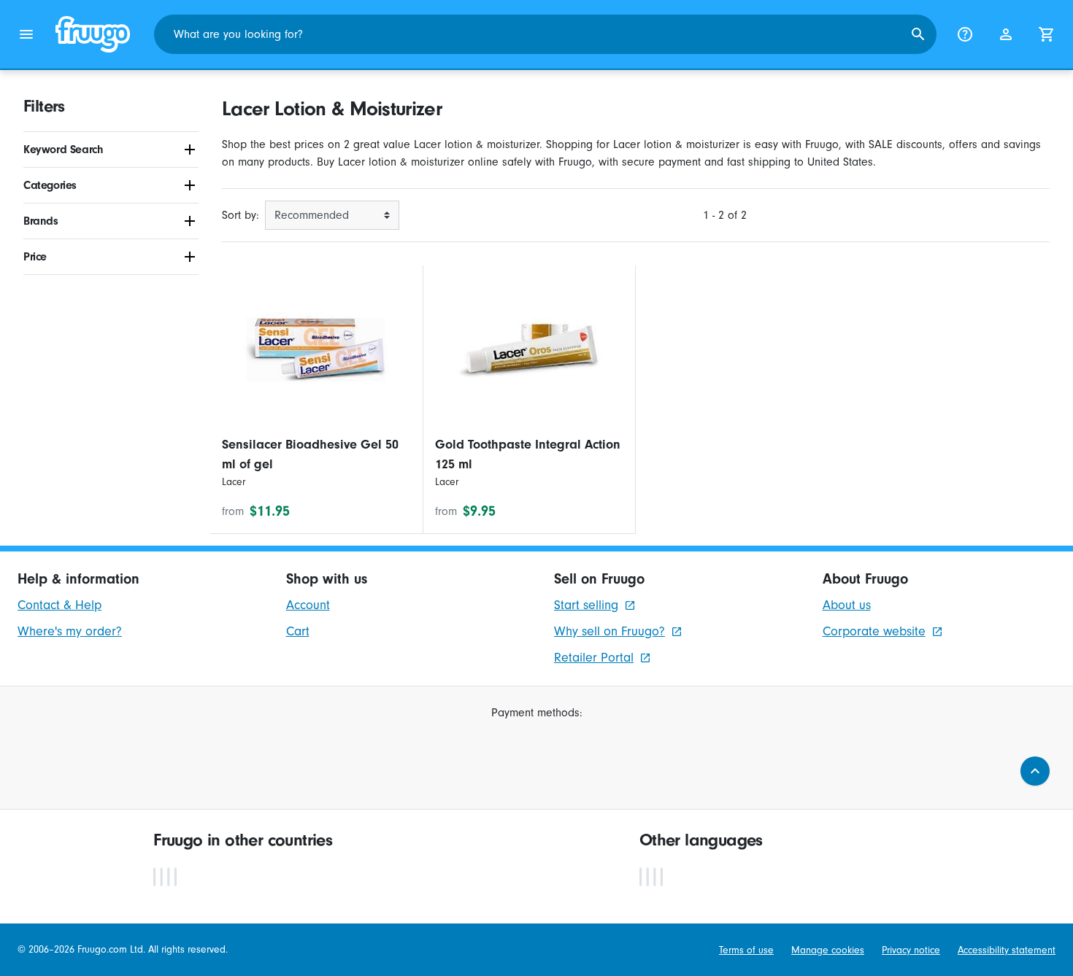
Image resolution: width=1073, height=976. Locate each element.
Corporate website (874, 631)
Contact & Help (59, 605)
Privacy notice (911, 950)
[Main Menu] (26, 34)
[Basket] (1046, 34)
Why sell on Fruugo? (609, 631)
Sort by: (240, 215)
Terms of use (746, 950)
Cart (297, 631)
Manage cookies (827, 950)
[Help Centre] (965, 34)
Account (308, 605)
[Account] (1005, 34)
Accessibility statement (1006, 950)
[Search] (918, 34)
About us (847, 605)
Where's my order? (70, 631)
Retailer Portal (594, 657)
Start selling (586, 605)
